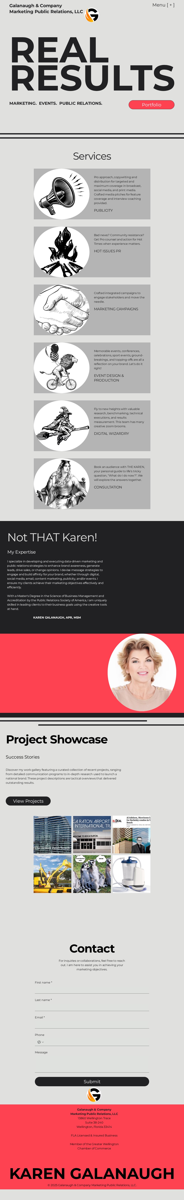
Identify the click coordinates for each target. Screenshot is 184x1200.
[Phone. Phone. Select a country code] (40, 1042)
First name (43, 982)
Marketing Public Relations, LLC (46, 11)
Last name (43, 1000)
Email (40, 1017)
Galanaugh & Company (36, 5)
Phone (39, 1035)
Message (41, 1052)
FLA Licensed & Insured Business (94, 1135)
